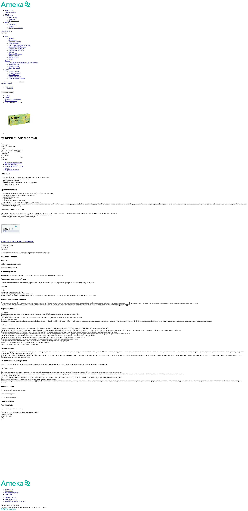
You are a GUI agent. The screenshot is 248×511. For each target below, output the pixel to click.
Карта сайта (8, 494)
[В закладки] (1, 143)
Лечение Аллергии (11, 101)
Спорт (11, 59)
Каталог (4, 33)
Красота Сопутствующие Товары (19, 45)
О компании (9, 15)
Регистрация (9, 87)
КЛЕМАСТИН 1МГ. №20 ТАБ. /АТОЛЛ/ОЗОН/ (17, 242)
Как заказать (13, 24)
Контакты (12, 19)
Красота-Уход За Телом (16, 50)
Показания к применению (13, 163)
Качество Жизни (14, 43)
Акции (7, 14)
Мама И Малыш (14, 75)
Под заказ (4, 249)
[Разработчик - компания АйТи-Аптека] (8, 509)
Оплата (11, 26)
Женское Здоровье (15, 73)
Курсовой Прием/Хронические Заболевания (23, 62)
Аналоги (7, 168)
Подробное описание (12, 170)
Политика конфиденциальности (15, 501)
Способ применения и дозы (14, 166)
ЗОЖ (6, 36)
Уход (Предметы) (14, 68)
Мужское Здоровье (15, 76)
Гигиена (11, 38)
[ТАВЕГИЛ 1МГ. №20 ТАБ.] (19, 133)
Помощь (7, 22)
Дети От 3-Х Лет (14, 71)
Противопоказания (11, 164)
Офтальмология (14, 55)
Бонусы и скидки (10, 12)
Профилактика (13, 57)
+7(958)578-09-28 (6, 31)
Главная (7, 95)
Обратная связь (14, 21)
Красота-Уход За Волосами (17, 47)
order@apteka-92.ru (11, 499)
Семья (7, 69)
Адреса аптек (9, 10)
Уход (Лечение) (14, 66)
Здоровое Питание (15, 41)
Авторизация (9, 89)
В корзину (4, 159)
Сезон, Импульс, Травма (17, 78)
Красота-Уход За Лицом (16, 48)
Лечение (7, 61)
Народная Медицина (15, 54)
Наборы (11, 52)
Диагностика (13, 40)
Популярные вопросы (16, 28)
